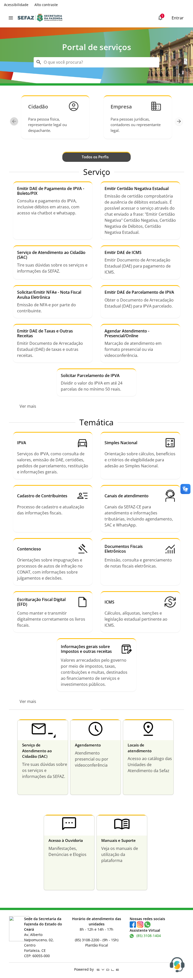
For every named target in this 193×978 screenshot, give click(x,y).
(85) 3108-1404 (148, 935)
